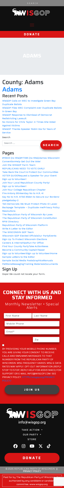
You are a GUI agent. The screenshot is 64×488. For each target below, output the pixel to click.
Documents (51, 264)
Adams (12, 89)
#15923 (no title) (11, 157)
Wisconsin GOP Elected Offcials (20, 235)
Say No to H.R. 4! (34, 193)
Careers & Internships (14, 242)
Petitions (7, 264)
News (45, 246)
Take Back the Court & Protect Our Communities (30, 172)
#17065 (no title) (29, 157)
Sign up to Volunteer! (14, 179)
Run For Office (35, 242)
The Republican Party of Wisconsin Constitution (29, 218)
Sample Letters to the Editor (18, 256)
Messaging (18, 264)
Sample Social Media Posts (17, 260)
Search (6, 137)
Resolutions (8, 211)
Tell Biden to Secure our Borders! (40, 196)
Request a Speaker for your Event (37, 175)
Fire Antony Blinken (13, 193)
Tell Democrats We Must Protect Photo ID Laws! (29, 203)
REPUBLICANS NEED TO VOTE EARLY (23, 168)
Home (53, 253)
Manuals (48, 260)
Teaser (41, 249)
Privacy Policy (52, 207)
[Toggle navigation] (32, 25)
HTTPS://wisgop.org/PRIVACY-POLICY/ (28, 379)
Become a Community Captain (19, 249)
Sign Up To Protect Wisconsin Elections (24, 239)
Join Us (32, 389)
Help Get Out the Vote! (27, 161)
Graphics (38, 260)
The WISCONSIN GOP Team (18, 232)
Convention (8, 161)
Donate (32, 34)
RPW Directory (10, 221)
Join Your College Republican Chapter (24, 189)
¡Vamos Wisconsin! (49, 157)
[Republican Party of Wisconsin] (31, 12)
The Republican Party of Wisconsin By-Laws (27, 214)
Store (32, 439)
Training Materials (34, 264)
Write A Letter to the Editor (17, 228)
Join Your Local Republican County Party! (26, 182)
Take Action (35, 246)
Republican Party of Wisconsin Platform (25, 225)
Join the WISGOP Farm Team (18, 165)
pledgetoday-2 (10, 200)
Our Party (43, 235)
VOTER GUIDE (10, 175)
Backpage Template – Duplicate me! (23, 207)
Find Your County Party (15, 246)
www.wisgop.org (38, 484)
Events (52, 235)
